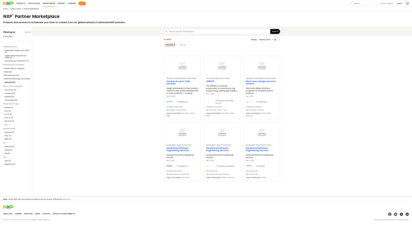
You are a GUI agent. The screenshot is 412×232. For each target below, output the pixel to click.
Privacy (5, 220)
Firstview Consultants (227, 166)
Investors (28, 214)
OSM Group (262, 102)
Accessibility (33, 220)
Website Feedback (44, 220)
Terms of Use (13, 220)
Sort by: (254, 40)
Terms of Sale (23, 220)
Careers (18, 214)
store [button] (82, 3)
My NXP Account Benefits (64, 214)
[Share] (409, 15)
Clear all (182, 45)
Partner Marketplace (31, 9)
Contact (46, 214)
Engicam (261, 166)
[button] (400, 3)
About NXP (8, 214)
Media (37, 214)
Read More (67, 199)
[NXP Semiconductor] (8, 3)
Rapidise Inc (183, 102)
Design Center (15, 9)
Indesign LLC (183, 166)
